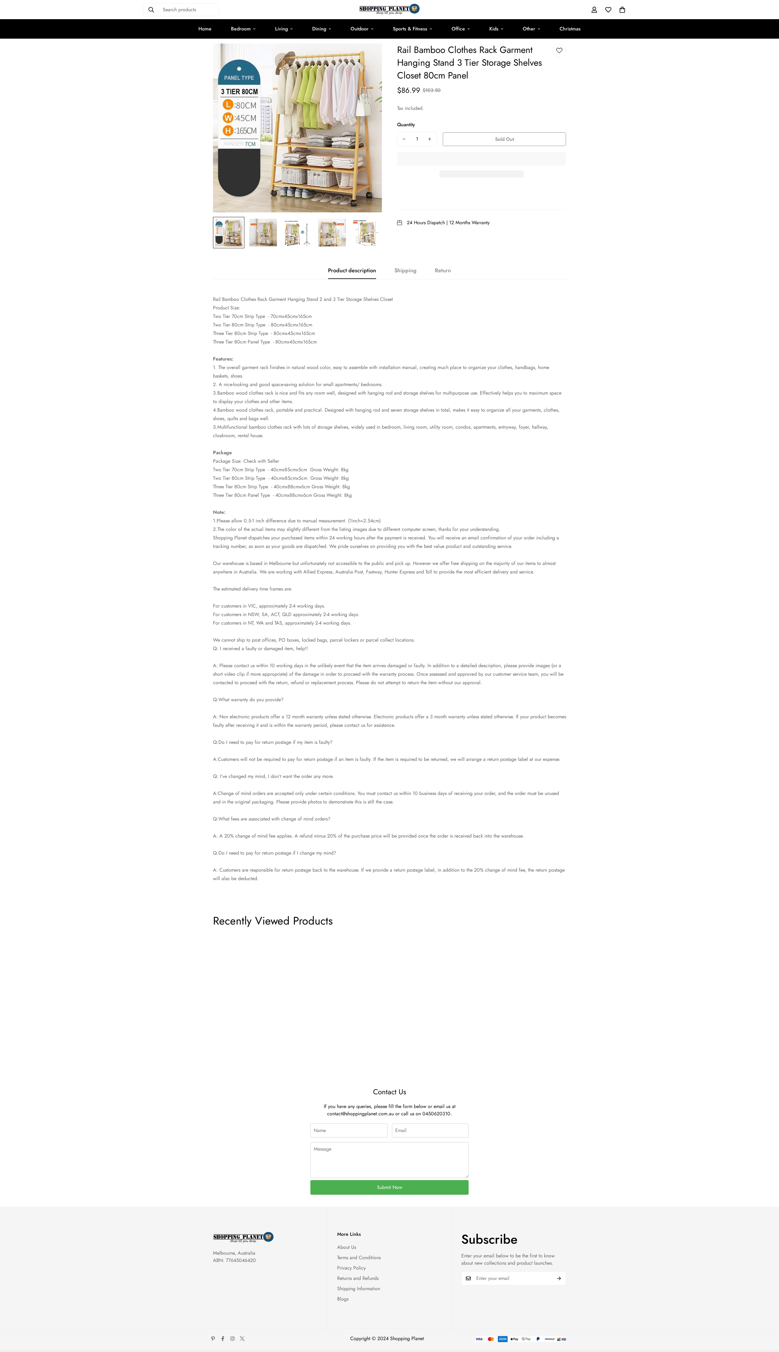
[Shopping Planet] (389, 9)
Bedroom (241, 28)
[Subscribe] (559, 1278)
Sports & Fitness (410, 28)
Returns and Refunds (358, 1278)
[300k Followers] (222, 1338)
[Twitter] (242, 1338)
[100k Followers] (232, 1338)
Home (204, 28)
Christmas (570, 28)
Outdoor (360, 28)
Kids (493, 28)
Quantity (406, 124)
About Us (346, 1247)
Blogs (342, 1298)
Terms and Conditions (359, 1257)
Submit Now (389, 1187)
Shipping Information (358, 1288)
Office (458, 28)
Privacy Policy (351, 1267)
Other (529, 28)
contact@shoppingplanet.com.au (360, 1113)
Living (281, 28)
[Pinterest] (213, 1338)
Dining (319, 28)
